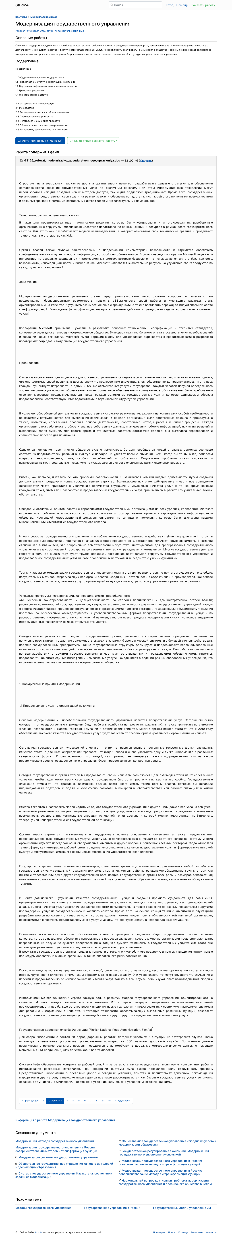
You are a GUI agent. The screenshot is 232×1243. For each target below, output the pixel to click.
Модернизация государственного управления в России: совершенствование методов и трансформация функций (56, 1149)
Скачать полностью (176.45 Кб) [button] (40, 140)
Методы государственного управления (43, 1208)
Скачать (146, 160)
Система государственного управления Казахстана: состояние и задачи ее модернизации (63, 1175)
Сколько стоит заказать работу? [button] (93, 140)
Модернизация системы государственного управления (58, 1157)
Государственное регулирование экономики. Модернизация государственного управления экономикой (164, 1152)
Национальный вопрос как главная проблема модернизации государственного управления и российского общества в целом (165, 1182)
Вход (169, 5)
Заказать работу (203, 5)
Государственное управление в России (112, 1208)
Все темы (21, 17)
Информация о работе (65, 1120)
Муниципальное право (43, 17)
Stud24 (38, 1232)
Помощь (182, 5)
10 (109, 1100)
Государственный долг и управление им (182, 1208)
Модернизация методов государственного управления (54, 1141)
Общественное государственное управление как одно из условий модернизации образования (64, 1165)
